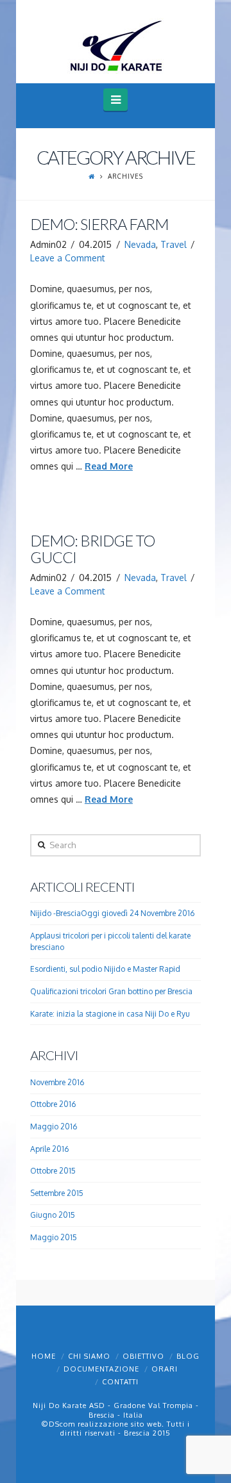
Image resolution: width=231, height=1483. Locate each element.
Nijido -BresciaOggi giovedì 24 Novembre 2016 (112, 913)
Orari (164, 1368)
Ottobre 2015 (53, 1171)
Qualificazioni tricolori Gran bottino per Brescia (111, 991)
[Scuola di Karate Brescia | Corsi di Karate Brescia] (115, 45)
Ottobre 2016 (53, 1104)
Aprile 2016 (49, 1149)
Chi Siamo (89, 1356)
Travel (173, 244)
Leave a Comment (67, 257)
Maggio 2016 (53, 1126)
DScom (62, 1424)
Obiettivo (143, 1356)
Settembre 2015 (56, 1193)
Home (43, 1356)
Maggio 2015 (53, 1237)
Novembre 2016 (57, 1082)
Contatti (120, 1381)
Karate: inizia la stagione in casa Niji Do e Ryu (110, 1014)
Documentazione (101, 1368)
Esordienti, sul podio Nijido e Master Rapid (105, 969)
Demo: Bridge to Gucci (92, 549)
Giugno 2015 (52, 1215)
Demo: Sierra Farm (99, 224)
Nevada (140, 244)
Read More (109, 466)
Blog (188, 1356)
